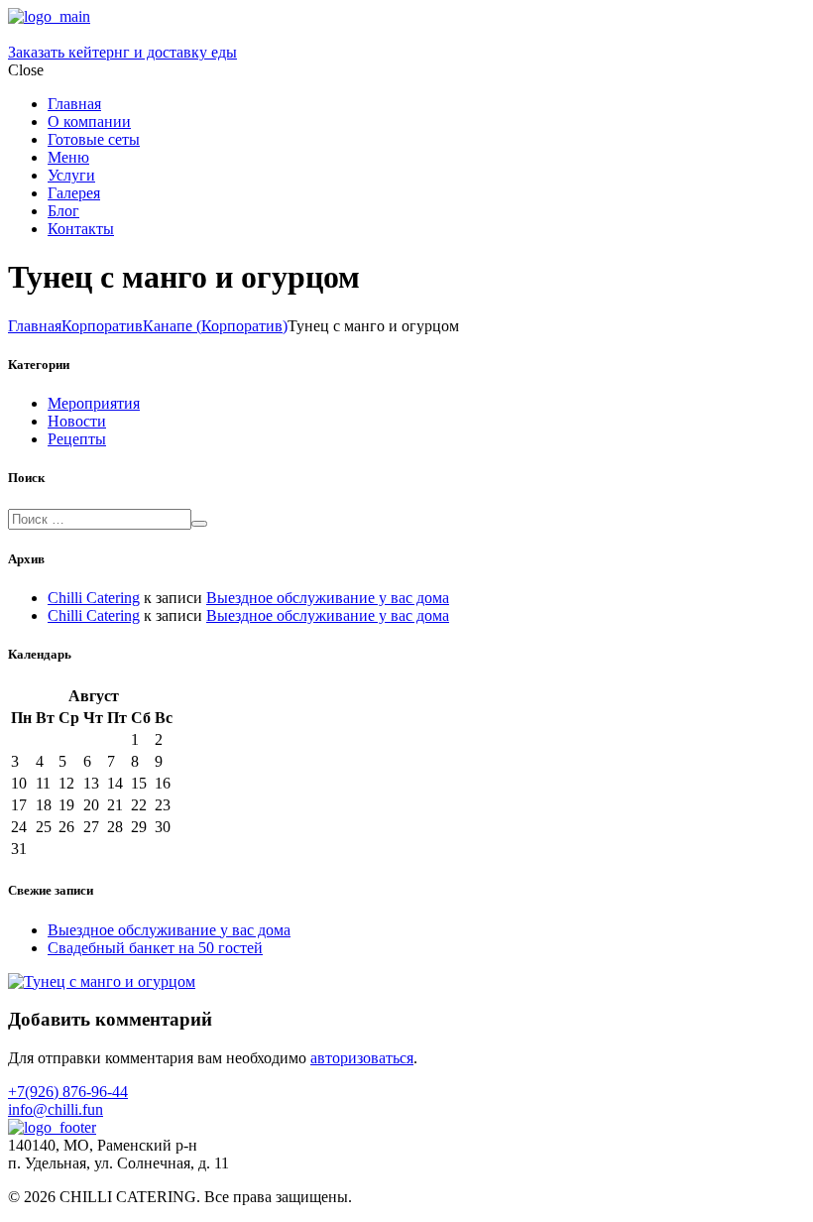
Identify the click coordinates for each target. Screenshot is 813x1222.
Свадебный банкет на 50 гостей (155, 947)
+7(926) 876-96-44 (68, 1091)
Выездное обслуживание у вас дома (327, 597)
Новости (77, 421)
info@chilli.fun (55, 1109)
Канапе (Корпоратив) (215, 325)
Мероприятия (94, 403)
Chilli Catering (94, 597)
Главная (34, 325)
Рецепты (77, 438)
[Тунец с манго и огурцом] (101, 981)
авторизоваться (361, 1057)
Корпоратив (102, 325)
